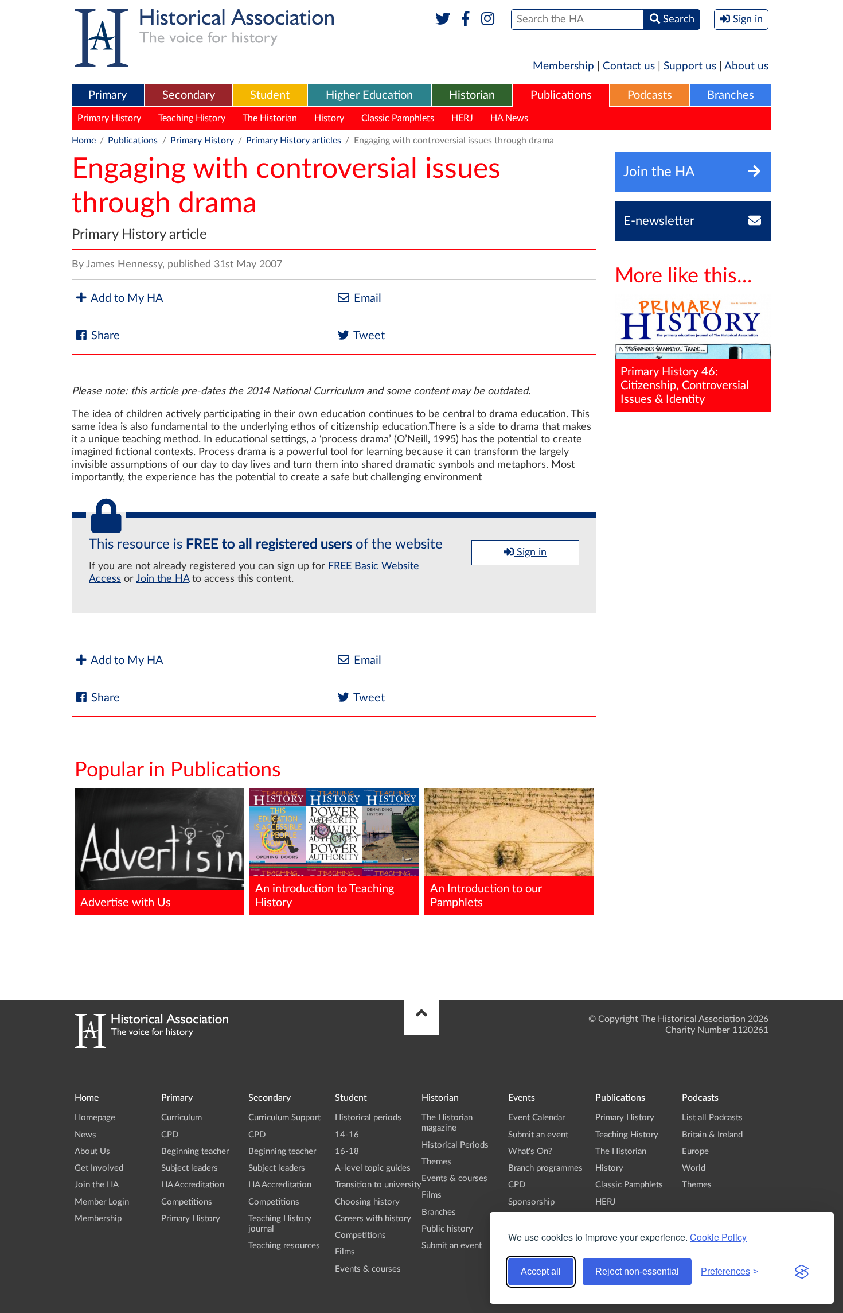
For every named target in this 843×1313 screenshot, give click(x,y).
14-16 (347, 1135)
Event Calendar (536, 1117)
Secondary (188, 95)
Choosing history (367, 1202)
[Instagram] (488, 19)
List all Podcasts (712, 1117)
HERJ (462, 118)
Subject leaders (189, 1168)
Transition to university (378, 1184)
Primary (107, 95)
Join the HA (162, 579)
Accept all (541, 1271)
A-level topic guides (373, 1168)
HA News (509, 118)
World (693, 1168)
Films (345, 1252)
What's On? (530, 1151)
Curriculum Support (284, 1117)
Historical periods (368, 1117)
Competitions (186, 1202)
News (85, 1135)
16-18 (347, 1151)
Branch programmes (545, 1168)
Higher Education (369, 95)
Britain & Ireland (712, 1135)
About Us (92, 1151)
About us (746, 66)
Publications (561, 95)
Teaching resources (284, 1245)
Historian (472, 95)
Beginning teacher (195, 1151)
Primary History (109, 118)
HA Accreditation (192, 1184)
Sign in (530, 552)
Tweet (368, 335)
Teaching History (191, 118)
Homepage (95, 1117)
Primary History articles (293, 140)
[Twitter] (443, 19)
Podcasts (649, 95)
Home (84, 140)
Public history (447, 1229)
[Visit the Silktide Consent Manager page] (801, 1271)
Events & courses (368, 1269)
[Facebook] (465, 19)
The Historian (270, 118)
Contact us (629, 66)
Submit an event (452, 1245)
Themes (436, 1161)
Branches (730, 95)
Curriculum (181, 1117)
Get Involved (99, 1168)
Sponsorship (531, 1202)
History (329, 118)
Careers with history (373, 1218)
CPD (169, 1135)
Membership (563, 66)
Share (104, 335)
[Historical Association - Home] (151, 1045)
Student (270, 95)
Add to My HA (125, 298)
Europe (695, 1151)
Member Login (102, 1202)
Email (366, 298)
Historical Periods (455, 1145)
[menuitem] (108, 95)
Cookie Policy (718, 1237)
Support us (690, 66)
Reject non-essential (637, 1271)
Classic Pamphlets (397, 118)
